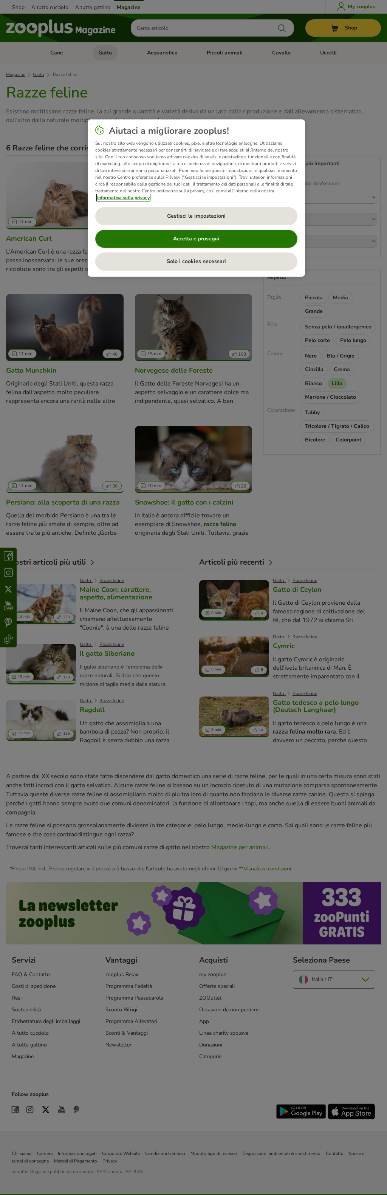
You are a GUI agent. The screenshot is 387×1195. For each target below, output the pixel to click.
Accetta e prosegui (196, 238)
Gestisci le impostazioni (196, 216)
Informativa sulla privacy (123, 198)
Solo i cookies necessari (196, 261)
